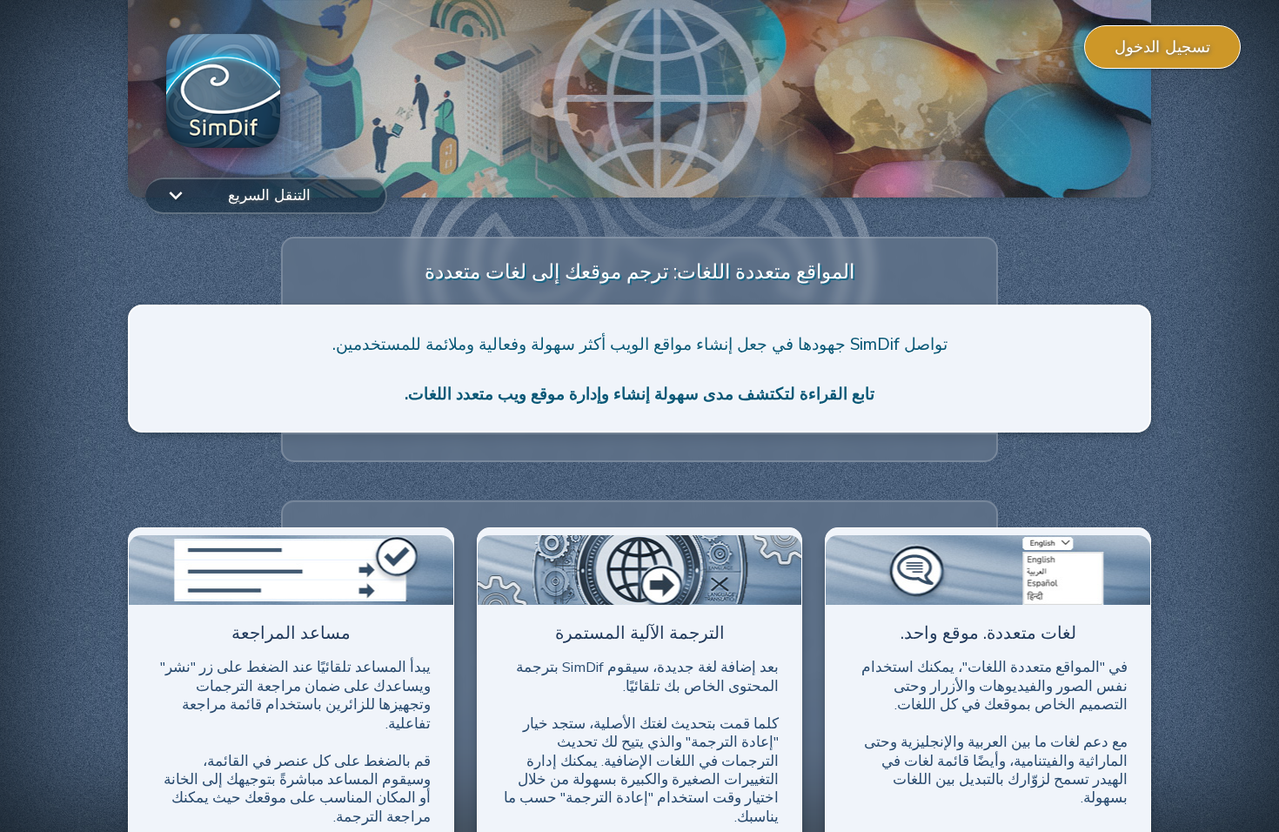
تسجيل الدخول (1162, 47)
